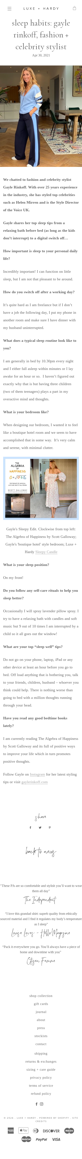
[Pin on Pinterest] (50, 828)
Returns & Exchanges (41, 1061)
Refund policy (41, 1093)
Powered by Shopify (54, 1117)
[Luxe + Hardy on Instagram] (42, 1104)
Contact (41, 1044)
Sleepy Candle (46, 552)
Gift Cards (41, 1004)
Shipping (41, 1053)
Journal (41, 1012)
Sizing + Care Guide (41, 1069)
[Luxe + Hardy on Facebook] (37, 1104)
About (41, 1020)
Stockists (41, 1036)
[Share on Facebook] (31, 828)
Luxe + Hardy (26, 1117)
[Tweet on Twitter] (41, 828)
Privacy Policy (41, 1077)
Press (41, 1028)
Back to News (41, 852)
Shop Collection (41, 996)
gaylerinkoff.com (34, 782)
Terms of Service (41, 1085)
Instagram (37, 774)
